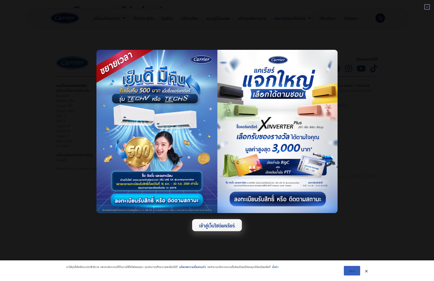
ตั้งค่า (275, 266)
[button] (427, 7)
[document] (217, 140)
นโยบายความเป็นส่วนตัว (192, 266)
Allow (352, 270)
